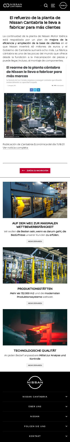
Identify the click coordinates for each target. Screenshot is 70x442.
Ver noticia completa (15, 147)
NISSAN (35, 416)
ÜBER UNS (35, 406)
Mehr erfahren (35, 241)
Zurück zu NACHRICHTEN (37, 170)
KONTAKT (35, 436)
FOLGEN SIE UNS (35, 426)
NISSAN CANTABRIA (35, 396)
